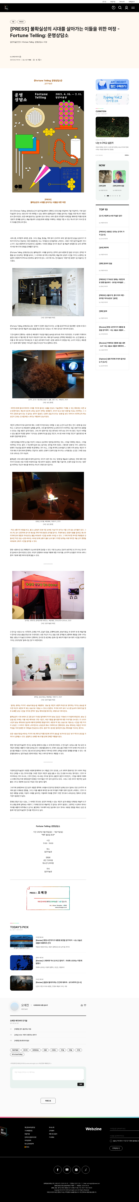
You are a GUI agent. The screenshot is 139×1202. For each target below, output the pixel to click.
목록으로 (48, 1101)
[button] (108, 195)
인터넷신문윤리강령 (30, 1137)
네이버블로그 (67, 1170)
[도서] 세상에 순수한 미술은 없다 (110, 216)
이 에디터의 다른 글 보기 (40, 1005)
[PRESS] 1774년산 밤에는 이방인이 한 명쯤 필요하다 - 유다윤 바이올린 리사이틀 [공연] (112, 281)
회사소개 (122, 2)
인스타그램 (76, 1170)
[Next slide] (119, 195)
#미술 (62, 1050)
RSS (27, 1147)
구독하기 (116, 1148)
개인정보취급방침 (30, 1127)
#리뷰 (78, 1050)
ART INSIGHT (4, 1131)
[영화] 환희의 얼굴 (118, 186)
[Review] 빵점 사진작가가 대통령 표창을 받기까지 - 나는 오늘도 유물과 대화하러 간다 (112, 329)
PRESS (21, 22)
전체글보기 (132, 2)
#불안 (45, 1050)
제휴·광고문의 (53, 1134)
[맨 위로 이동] (133, 1111)
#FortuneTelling (17, 1054)
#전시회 (25, 1050)
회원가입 (112, 2)
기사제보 (51, 1137)
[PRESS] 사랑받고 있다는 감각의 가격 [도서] (111, 233)
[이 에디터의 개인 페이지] (20, 57)
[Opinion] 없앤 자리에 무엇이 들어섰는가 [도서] (112, 360)
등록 (80, 1084)
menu (133, 7)
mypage (126, 7)
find (120, 7)
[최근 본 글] (113, 7)
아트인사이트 (6, 7)
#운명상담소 (35, 1050)
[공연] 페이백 (104, 248)
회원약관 (27, 1134)
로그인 (104, 2)
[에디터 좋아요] (85, 1005)
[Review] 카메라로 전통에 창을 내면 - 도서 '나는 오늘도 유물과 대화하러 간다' (112, 345)
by (14, 57)
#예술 (70, 1050)
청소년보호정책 (29, 1144)
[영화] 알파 (102, 186)
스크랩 (34, 60)
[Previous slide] (104, 195)
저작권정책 (28, 1140)
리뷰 (13, 22)
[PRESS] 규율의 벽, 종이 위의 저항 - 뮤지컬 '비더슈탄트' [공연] (112, 296)
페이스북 (58, 1170)
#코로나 (54, 1050)
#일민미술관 (15, 1050)
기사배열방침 (28, 1131)
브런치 (86, 1170)
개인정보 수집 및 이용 (124, 1141)
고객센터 (51, 1131)
